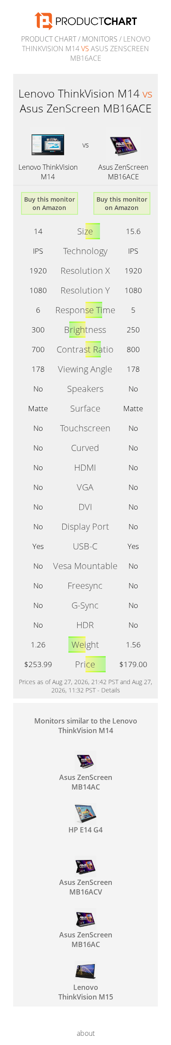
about (86, 1033)
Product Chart (48, 39)
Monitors (100, 39)
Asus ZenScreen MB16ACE (123, 172)
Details (110, 690)
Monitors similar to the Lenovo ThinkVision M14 (85, 725)
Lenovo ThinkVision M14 (48, 172)
